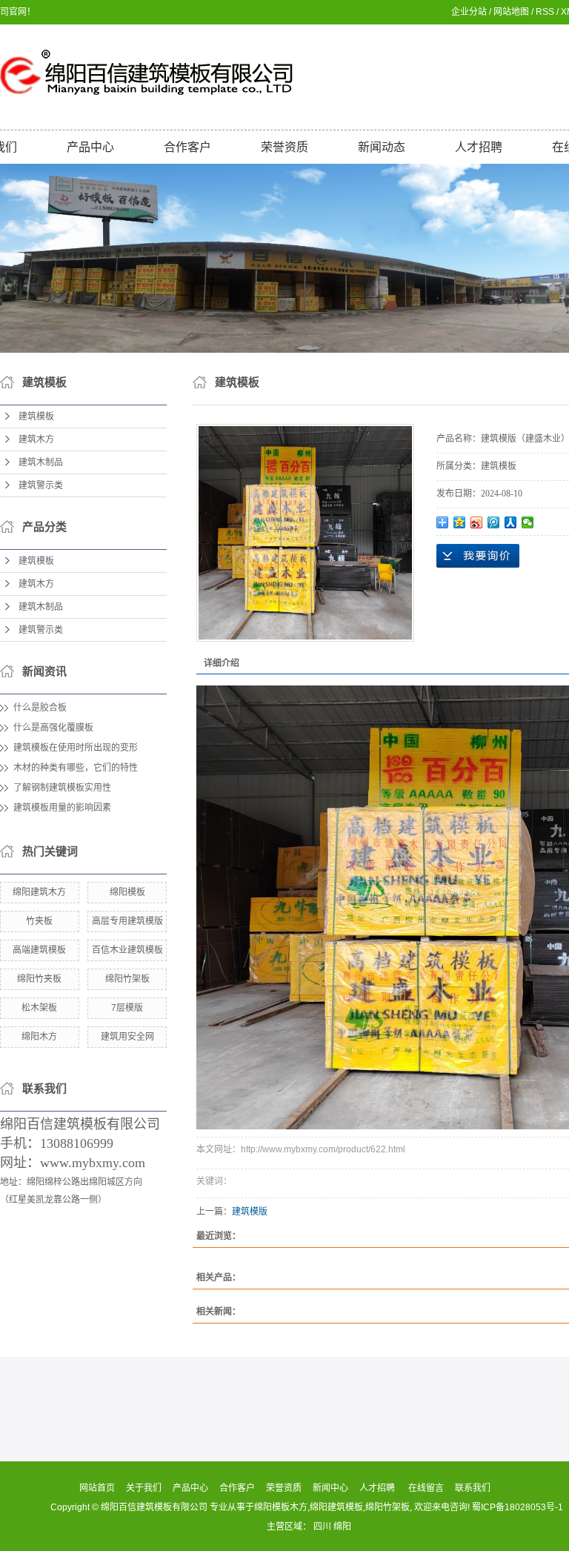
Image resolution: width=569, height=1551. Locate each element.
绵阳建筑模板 (336, 1507)
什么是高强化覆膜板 (53, 728)
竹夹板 (39, 921)
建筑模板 (36, 416)
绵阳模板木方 (280, 1507)
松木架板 (39, 1008)
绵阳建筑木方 (39, 892)
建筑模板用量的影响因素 (62, 808)
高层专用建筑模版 (127, 921)
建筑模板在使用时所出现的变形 (75, 748)
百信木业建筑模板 (127, 950)
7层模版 (127, 1008)
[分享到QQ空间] (459, 522)
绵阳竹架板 (127, 979)
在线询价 (477, 556)
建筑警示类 (41, 485)
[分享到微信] (528, 522)
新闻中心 (330, 1488)
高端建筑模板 (39, 950)
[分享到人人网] (511, 522)
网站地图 (511, 12)
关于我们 (144, 1488)
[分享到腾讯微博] (494, 522)
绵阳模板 (127, 892)
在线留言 (426, 1488)
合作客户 (187, 147)
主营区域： (290, 1526)
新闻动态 (381, 147)
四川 (322, 1526)
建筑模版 (249, 1211)
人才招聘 (478, 147)
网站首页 (97, 1488)
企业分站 (469, 12)
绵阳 (342, 1526)
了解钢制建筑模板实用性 (62, 788)
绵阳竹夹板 (39, 979)
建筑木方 (36, 439)
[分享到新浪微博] (476, 522)
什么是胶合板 (40, 708)
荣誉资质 (284, 147)
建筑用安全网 (127, 1037)
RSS (545, 12)
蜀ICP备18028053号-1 (517, 1507)
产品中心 (90, 147)
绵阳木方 (39, 1037)
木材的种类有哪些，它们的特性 (75, 768)
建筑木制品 (41, 462)
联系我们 (472, 1488)
